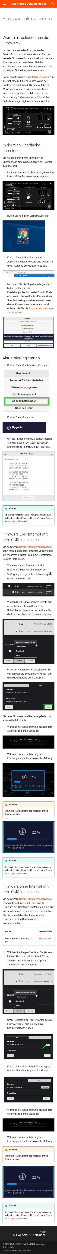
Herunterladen (45, 938)
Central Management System (35, 546)
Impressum (39, 1244)
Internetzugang (40, 77)
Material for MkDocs (21, 1250)
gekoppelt (16, 521)
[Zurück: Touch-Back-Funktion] (4, 1234)
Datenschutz (8, 1247)
